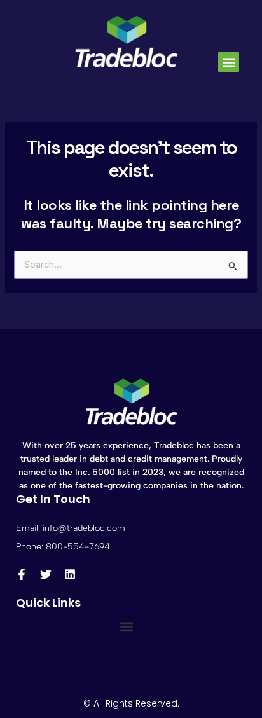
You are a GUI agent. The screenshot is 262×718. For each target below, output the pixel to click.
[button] (228, 62)
